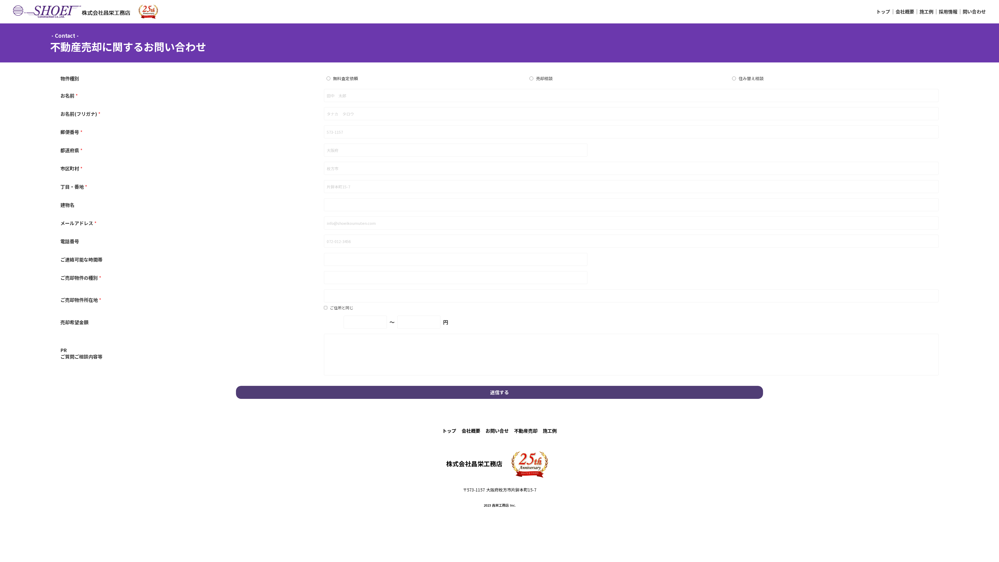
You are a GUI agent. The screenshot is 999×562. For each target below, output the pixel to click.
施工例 (926, 11)
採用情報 (948, 11)
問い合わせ (974, 11)
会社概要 (904, 11)
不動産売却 (525, 430)
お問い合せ (497, 430)
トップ (883, 11)
